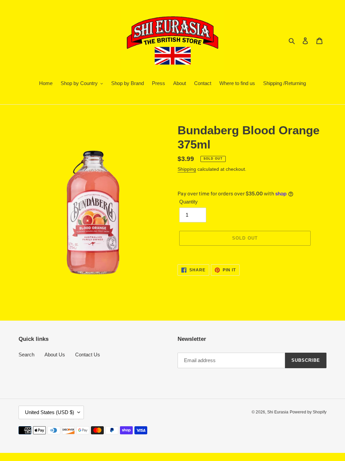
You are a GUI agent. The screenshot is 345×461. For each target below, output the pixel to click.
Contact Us (87, 354)
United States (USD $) (49, 412)
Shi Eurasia (277, 412)
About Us (54, 354)
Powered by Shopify (308, 412)
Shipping (187, 169)
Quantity (188, 202)
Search (26, 354)
